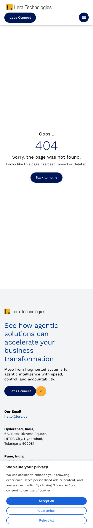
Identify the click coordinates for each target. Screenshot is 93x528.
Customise (46, 511)
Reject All (46, 520)
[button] (84, 17)
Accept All (46, 501)
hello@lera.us (15, 416)
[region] (46, 494)
